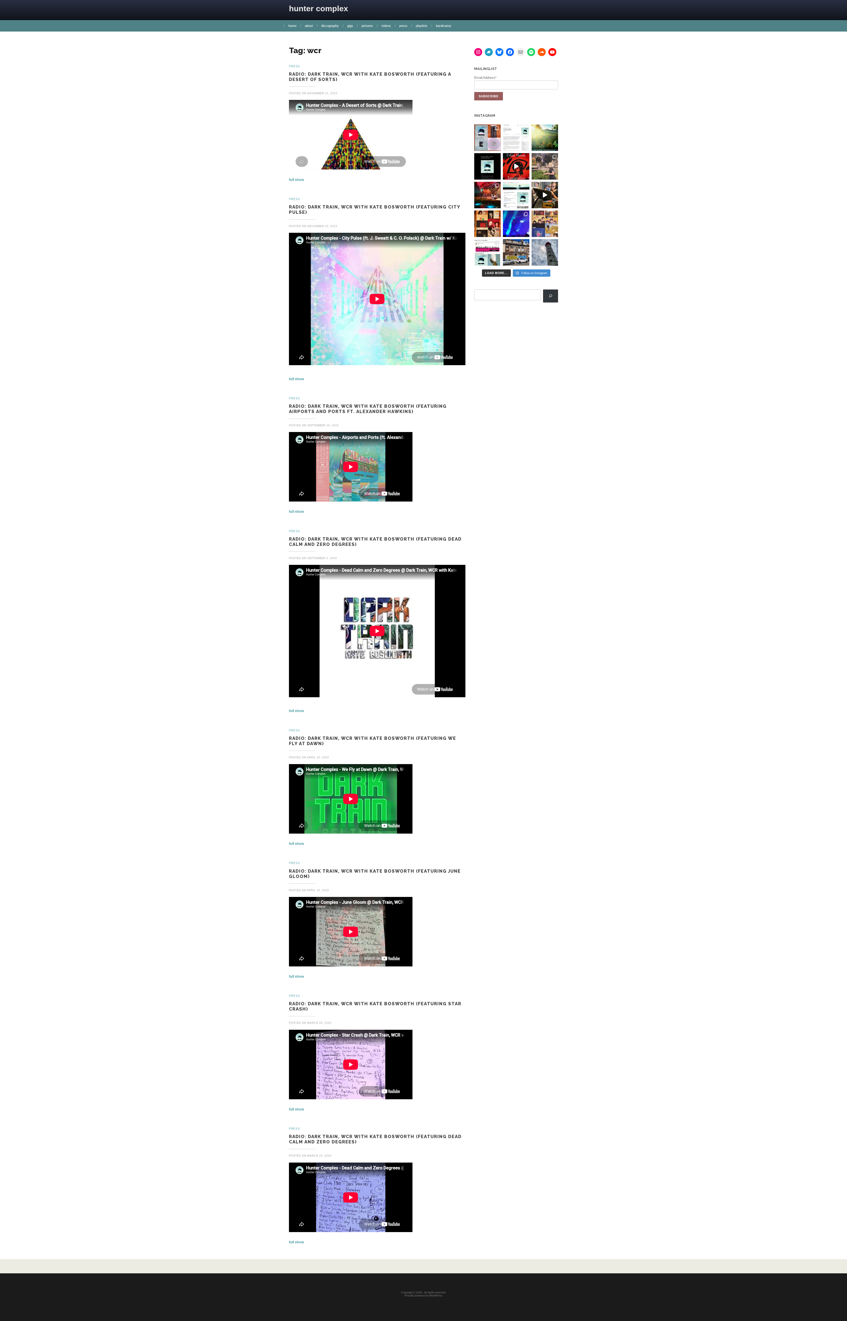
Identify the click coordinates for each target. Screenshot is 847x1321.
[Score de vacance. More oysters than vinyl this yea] (545, 223)
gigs (350, 26)
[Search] (550, 296)
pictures (367, 26)
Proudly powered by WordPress (423, 1295)
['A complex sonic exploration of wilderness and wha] (487, 166)
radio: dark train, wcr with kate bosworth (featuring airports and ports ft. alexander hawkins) (368, 409)
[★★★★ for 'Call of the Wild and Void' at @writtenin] (516, 137)
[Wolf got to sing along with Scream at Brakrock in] (545, 166)
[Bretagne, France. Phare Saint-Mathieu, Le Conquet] (545, 252)
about (309, 26)
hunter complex (318, 8)
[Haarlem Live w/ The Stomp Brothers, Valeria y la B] (545, 137)
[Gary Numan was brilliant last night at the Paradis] (516, 223)
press (403, 26)
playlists (421, 26)
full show (296, 180)
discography (330, 26)
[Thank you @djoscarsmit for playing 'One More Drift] (545, 195)
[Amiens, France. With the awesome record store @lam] (516, 252)
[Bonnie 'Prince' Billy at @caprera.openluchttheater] (487, 195)
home (292, 26)
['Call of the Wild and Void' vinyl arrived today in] (487, 137)
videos (386, 26)
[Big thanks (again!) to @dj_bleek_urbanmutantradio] (516, 166)
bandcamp (443, 26)
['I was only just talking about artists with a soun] (487, 252)
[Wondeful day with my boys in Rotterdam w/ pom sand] (487, 223)
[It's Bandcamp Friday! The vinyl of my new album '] (516, 195)
